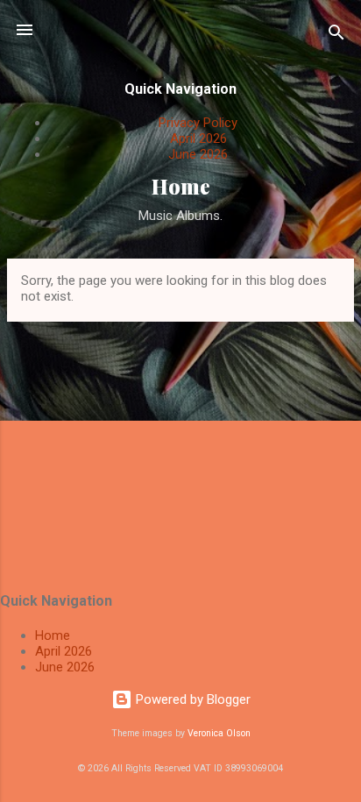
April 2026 (198, 138)
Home (181, 186)
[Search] (336, 35)
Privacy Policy (198, 123)
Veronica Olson (219, 733)
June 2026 (198, 154)
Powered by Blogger (191, 699)
